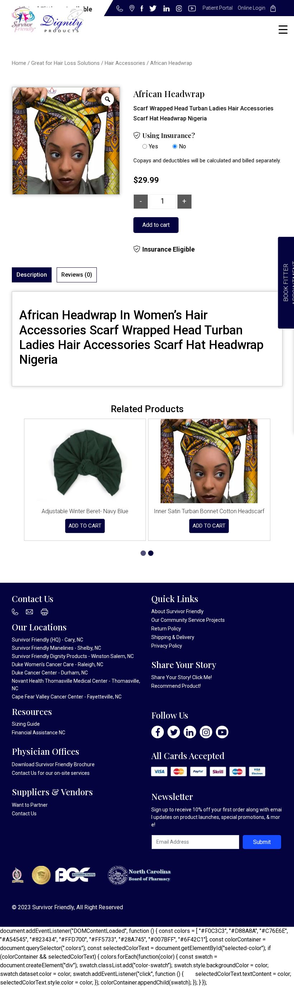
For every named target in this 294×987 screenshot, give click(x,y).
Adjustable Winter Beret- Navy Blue (85, 511)
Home (19, 63)
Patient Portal (218, 8)
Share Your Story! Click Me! (181, 677)
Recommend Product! (176, 686)
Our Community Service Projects (188, 620)
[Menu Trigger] (283, 30)
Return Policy (166, 628)
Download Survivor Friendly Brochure (53, 764)
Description (31, 274)
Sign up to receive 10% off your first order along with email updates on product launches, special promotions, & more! (216, 817)
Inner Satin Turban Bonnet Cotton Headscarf (209, 511)
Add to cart (156, 224)
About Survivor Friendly (177, 611)
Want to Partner (30, 805)
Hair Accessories (125, 63)
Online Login (251, 8)
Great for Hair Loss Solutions (65, 63)
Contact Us (24, 773)
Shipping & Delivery (172, 637)
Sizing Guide (26, 724)
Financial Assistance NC (38, 732)
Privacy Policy (166, 646)
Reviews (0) (76, 274)
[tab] (32, 274)
